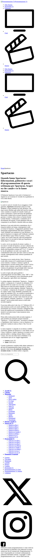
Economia (12, 411)
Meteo (10, 409)
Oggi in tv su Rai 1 (14, 440)
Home (3, 168)
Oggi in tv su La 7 (14, 451)
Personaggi (12, 418)
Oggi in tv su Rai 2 (14, 442)
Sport (10, 397)
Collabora (8, 473)
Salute (10, 415)
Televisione (12, 404)
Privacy (7, 464)
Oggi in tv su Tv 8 (14, 452)
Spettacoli (12, 396)
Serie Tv (11, 406)
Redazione (8, 461)
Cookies (7, 466)
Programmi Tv (9, 6)
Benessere (12, 413)
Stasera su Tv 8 (13, 437)
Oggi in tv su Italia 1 (15, 449)
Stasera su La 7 (13, 435)
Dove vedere (12, 399)
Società (11, 403)
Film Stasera (8, 5)
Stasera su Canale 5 (15, 432)
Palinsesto (8, 8)
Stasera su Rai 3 (13, 428)
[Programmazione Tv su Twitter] (17, 507)
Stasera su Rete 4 (14, 430)
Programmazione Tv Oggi (13, 469)
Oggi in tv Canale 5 (15, 447)
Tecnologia (12, 420)
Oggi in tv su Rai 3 (14, 444)
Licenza (7, 457)
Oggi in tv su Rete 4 (15, 445)
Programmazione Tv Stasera (13, 471)
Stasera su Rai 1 (13, 425)
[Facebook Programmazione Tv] (3, 546)
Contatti (7, 462)
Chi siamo (8, 459)
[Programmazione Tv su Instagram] (17, 541)
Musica (11, 416)
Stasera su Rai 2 (13, 427)
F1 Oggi (11, 401)
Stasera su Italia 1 (14, 433)
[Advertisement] (17, 149)
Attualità (11, 408)
